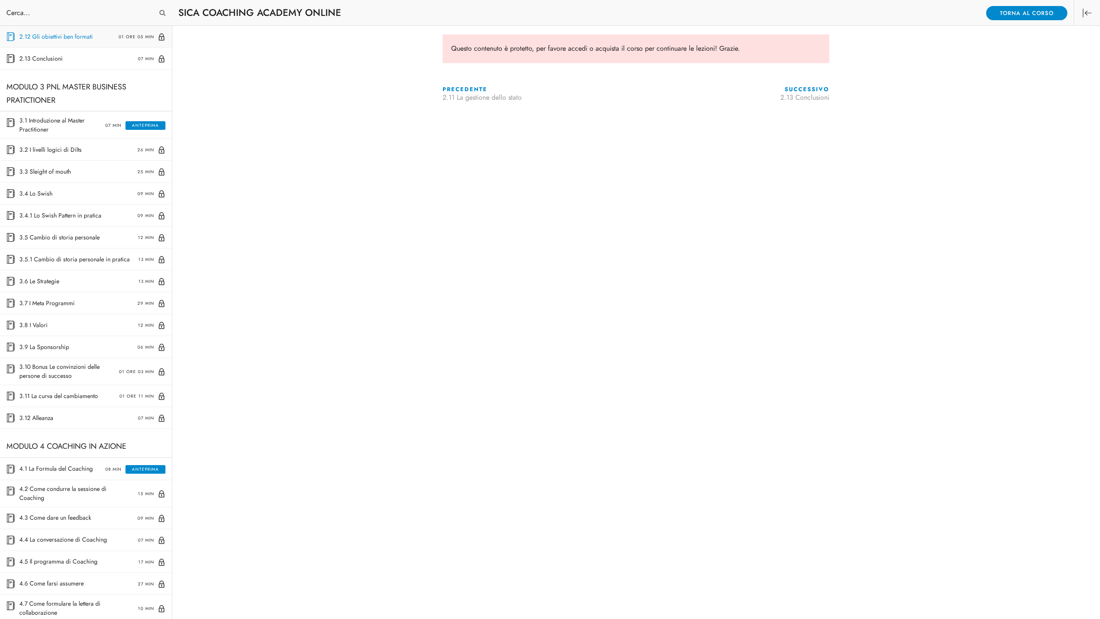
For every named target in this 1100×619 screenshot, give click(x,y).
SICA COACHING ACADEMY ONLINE (259, 12)
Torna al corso (1027, 13)
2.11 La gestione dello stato (482, 97)
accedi (577, 48)
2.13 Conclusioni (804, 97)
